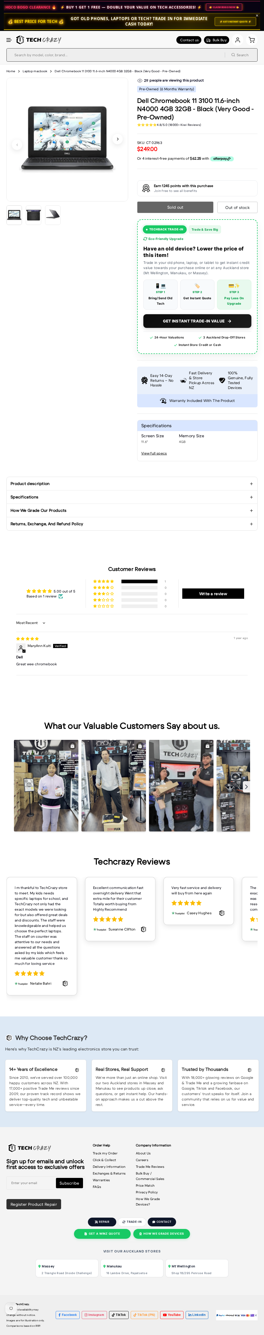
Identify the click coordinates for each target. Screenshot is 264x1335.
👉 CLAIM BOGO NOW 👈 (175, 7)
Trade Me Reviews (150, 1166)
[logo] (38, 39)
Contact (163, 1222)
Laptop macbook (35, 71)
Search (243, 55)
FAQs (97, 1187)
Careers (142, 1160)
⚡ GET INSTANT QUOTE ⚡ (235, 21)
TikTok (121, 1315)
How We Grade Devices (163, 1233)
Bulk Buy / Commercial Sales (150, 1176)
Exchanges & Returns (109, 1173)
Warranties (101, 1180)
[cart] (252, 40)
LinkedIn (198, 1315)
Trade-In (134, 1222)
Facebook (69, 1315)
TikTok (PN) (146, 1315)
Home (10, 71)
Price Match (145, 1185)
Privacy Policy (147, 1192)
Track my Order (105, 1153)
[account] (237, 40)
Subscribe (69, 1183)
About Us (143, 1153)
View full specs (154, 453)
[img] (27, 638)
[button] (9, 40)
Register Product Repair (34, 1204)
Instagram (96, 1315)
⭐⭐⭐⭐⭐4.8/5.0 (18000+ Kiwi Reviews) (169, 125)
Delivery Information (109, 1166)
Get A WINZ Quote (104, 1233)
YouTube (174, 1315)
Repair (104, 1222)
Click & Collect (104, 1160)
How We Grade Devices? (148, 1202)
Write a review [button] (213, 593)
